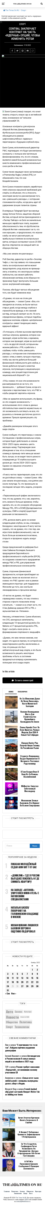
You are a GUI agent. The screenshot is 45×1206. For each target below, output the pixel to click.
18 (13, 982)
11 (13, 977)
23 (37, 982)
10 (8, 977)
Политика (26, 1022)
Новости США (24, 1017)
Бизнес (18, 1011)
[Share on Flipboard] (22, 50)
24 (8, 986)
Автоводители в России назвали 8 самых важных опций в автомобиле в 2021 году (22, 1058)
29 (32, 986)
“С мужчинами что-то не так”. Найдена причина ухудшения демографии (21, 1047)
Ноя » (13, 993)
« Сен (7, 993)
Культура (27, 1011)
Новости (12, 1016)
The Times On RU (12, 10)
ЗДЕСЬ (26, 1199)
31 (8, 990)
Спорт (23, 10)
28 (27, 986)
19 (17, 982)
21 (27, 982)
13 (22, 977)
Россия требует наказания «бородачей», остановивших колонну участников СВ (22, 1069)
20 (22, 982)
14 (27, 977)
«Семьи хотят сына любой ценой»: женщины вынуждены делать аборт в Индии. (21, 1080)
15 (32, 977)
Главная (7, 1191)
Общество (12, 1022)
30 (37, 986)
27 (22, 986)
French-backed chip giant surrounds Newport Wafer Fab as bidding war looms (22, 1091)
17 (8, 982)
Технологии (22, 1027)
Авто (9, 1011)
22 (32, 982)
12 (17, 977)
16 (37, 977)
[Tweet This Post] (17, 50)
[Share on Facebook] (12, 50)
